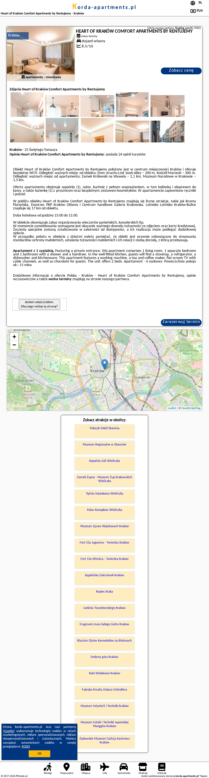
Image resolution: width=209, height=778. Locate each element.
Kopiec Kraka (104, 591)
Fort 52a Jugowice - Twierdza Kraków (104, 542)
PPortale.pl (21, 776)
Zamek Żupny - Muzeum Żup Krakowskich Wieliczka (104, 479)
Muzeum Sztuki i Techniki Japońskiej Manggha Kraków (104, 724)
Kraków (14, 35)
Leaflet (172, 408)
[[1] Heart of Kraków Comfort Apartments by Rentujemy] (41, 54)
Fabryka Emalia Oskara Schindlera (104, 689)
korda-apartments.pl (104, 7)
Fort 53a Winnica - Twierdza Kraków (105, 559)
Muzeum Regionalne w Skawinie (104, 444)
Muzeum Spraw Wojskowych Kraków (104, 526)
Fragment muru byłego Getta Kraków (104, 624)
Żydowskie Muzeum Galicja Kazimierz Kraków (104, 740)
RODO (26, 746)
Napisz (203, 776)
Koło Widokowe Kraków (104, 673)
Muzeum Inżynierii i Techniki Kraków (105, 706)
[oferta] (23, 77)
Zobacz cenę (181, 70)
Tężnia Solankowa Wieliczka (104, 493)
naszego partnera (115, 279)
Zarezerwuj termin (181, 322)
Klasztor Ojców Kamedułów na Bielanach (104, 640)
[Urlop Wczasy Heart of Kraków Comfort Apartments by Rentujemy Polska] (69, 111)
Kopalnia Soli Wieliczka (104, 461)
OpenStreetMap (191, 408)
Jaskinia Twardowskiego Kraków (104, 608)
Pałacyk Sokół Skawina (104, 428)
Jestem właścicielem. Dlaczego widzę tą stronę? (39, 304)
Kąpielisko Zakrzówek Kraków (104, 575)
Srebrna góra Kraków (104, 657)
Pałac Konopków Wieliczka (104, 510)
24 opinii (124, 154)
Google (9, 731)
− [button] (14, 344)
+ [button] (14, 336)
